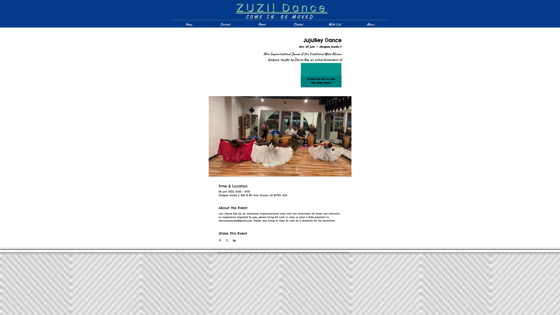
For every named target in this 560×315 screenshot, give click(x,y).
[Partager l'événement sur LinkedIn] (234, 240)
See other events (321, 82)
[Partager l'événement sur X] (227, 240)
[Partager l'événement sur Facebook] (220, 240)
